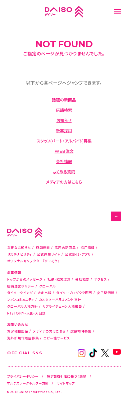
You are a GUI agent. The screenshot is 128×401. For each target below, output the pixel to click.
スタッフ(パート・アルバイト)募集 (64, 141)
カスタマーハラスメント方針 (60, 299)
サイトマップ (66, 383)
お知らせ (64, 120)
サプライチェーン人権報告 (62, 306)
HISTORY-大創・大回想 (26, 313)
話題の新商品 (64, 100)
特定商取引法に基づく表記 (67, 376)
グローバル (47, 286)
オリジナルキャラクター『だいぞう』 (33, 261)
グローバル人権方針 (22, 306)
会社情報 (64, 161)
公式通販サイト (48, 254)
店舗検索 (64, 110)
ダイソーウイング (20, 292)
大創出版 (45, 292)
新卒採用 (64, 130)
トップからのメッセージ (25, 279)
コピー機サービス (56, 338)
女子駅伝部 (106, 292)
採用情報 (87, 247)
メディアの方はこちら (64, 182)
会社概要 (82, 279)
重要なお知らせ (19, 247)
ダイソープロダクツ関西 (74, 292)
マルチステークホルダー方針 (28, 383)
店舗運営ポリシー (20, 286)
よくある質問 (64, 172)
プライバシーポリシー (23, 376)
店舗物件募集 (81, 331)
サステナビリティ (19, 254)
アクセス (100, 279)
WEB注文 (64, 151)
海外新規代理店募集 (23, 338)
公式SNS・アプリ (78, 254)
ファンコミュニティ (20, 299)
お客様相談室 (17, 331)
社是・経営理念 (59, 279)
